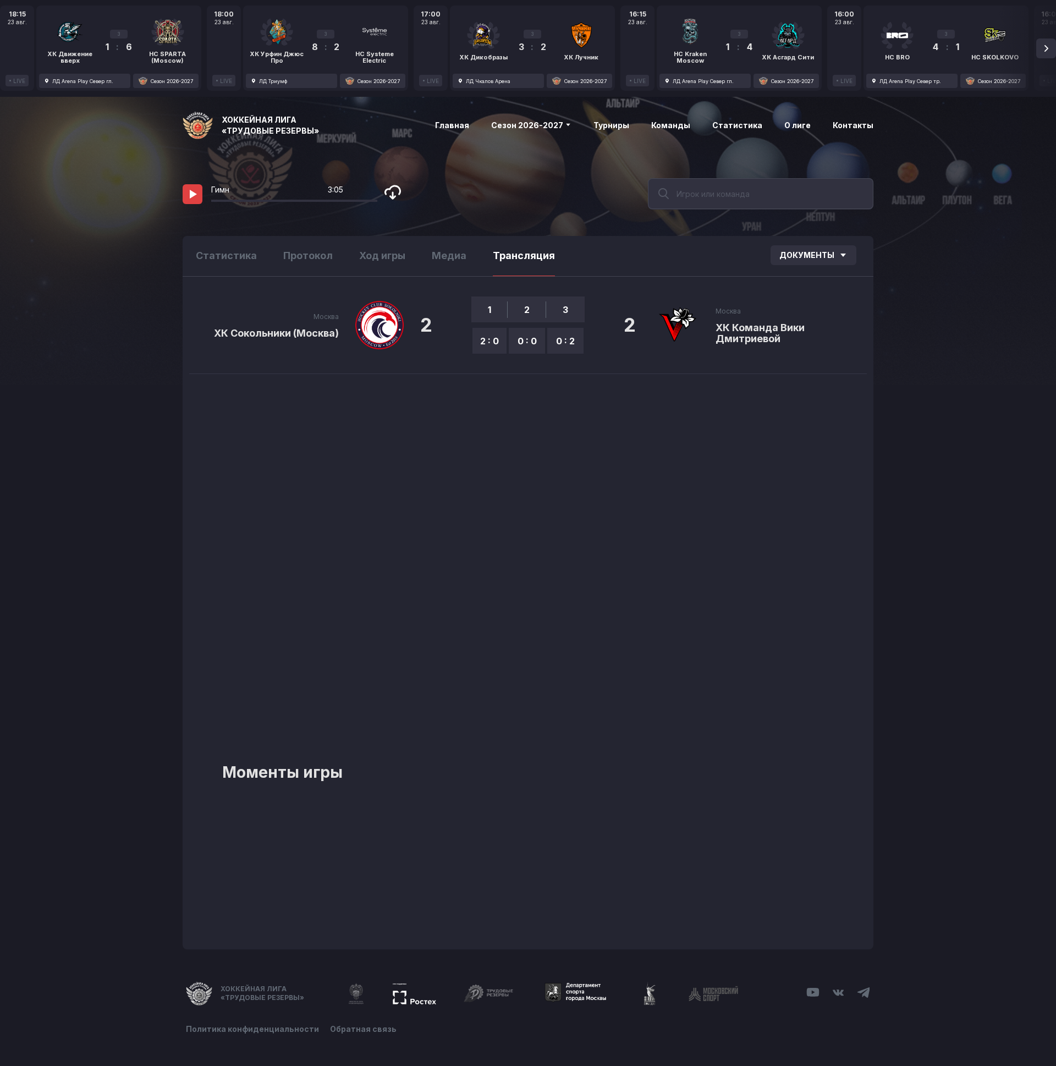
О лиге (797, 125)
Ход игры (382, 255)
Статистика (737, 125)
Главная (452, 125)
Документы (806, 255)
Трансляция (524, 255)
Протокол (308, 255)
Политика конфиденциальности (252, 1029)
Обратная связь (363, 1029)
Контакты (853, 125)
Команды (670, 125)
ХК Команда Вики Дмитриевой (760, 333)
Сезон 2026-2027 (528, 125)
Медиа (449, 255)
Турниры (611, 125)
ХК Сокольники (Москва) (276, 333)
